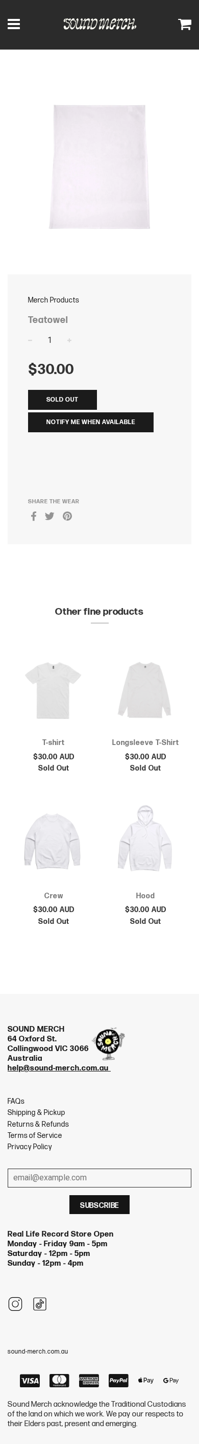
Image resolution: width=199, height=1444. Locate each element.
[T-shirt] (53, 692)
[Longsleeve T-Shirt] (145, 692)
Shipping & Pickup (36, 1112)
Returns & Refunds (38, 1124)
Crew (53, 896)
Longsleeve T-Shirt (145, 742)
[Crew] (53, 845)
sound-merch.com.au (38, 1352)
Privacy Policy (30, 1147)
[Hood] (145, 845)
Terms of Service (35, 1135)
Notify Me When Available (90, 422)
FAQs (16, 1101)
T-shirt (53, 742)
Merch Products (53, 300)
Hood (145, 896)
